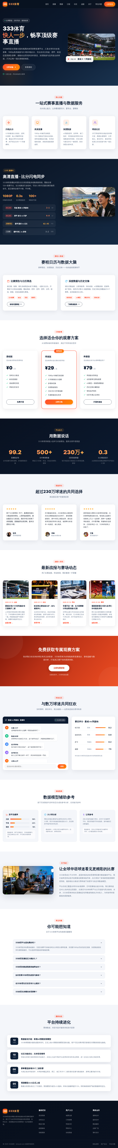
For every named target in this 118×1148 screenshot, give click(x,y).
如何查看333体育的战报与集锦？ (28, 975)
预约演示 (96, 1132)
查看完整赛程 (14, 304)
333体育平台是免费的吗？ (26, 943)
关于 (89, 4)
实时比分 (42, 1120)
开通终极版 (97, 402)
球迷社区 (69, 1124)
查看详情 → (9, 623)
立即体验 (109, 4)
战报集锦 (42, 1128)
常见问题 (98, 4)
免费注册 (69, 1115)
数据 (61, 4)
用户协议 (104, 1144)
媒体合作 (96, 1120)
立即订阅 (59, 402)
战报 (82, 4)
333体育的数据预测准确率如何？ (28, 967)
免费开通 (20, 402)
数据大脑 (42, 1124)
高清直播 (42, 1115)
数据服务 (96, 1124)
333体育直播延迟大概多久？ (26, 959)
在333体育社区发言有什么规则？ (28, 983)
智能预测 (42, 1132)
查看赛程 (28, 67)
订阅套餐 (69, 1120)
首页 (47, 4)
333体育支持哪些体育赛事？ (26, 992)
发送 (62, 766)
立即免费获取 (59, 668)
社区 (75, 4)
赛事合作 (96, 1115)
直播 (54, 4)
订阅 (68, 4)
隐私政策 (96, 1144)
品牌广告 (96, 1128)
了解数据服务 (72, 304)
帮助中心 (69, 1128)
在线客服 (69, 1132)
